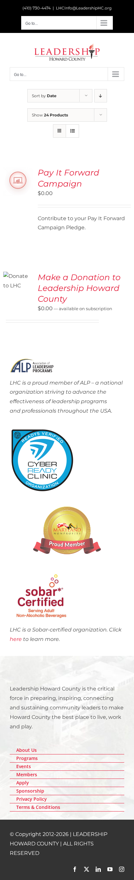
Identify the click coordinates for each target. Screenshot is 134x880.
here (16, 639)
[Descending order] (100, 95)
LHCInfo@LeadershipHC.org (84, 8)
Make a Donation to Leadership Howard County (79, 288)
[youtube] (110, 869)
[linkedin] (98, 869)
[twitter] (86, 869)
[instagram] (121, 869)
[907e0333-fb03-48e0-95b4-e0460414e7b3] (42, 430)
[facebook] (74, 869)
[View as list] (72, 131)
